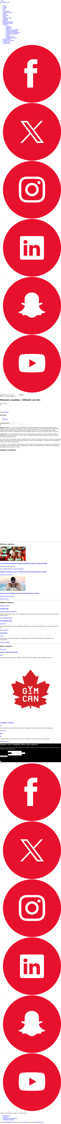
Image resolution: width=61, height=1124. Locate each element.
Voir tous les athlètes (5, 642)
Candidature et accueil (11, 37)
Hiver (1, 655)
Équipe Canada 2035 (8, 21)
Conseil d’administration (11, 31)
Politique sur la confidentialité (10, 1118)
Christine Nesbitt (4, 608)
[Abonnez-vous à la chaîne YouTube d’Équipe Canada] (32, 392)
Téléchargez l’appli (7, 12)
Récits (4, 5)
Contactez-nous (6, 43)
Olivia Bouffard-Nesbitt (6, 620)
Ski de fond (2, 623)
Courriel (4, 754)
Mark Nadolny (5, 412)
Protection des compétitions (12, 29)
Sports (4, 8)
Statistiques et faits (7, 17)
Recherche (2, 394)
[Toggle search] (0, 3)
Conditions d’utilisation (8, 1119)
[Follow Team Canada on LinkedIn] (32, 276)
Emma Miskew (4, 633)
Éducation (5, 20)
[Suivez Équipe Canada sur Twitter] (32, 160)
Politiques (8, 28)
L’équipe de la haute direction (13, 32)
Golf (1, 733)
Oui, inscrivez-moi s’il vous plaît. (9, 761)
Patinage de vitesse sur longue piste (8, 611)
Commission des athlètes (11, 33)
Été (1, 725)
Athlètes (5, 7)
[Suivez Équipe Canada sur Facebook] (32, 102)
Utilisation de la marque (8, 40)
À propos (5, 24)
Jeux (4, 9)
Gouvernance (9, 27)
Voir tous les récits (4, 598)
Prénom (4, 751)
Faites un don (6, 11)
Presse (4, 16)
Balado (4, 13)
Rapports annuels (10, 36)
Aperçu (7, 25)
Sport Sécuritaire (7, 39)
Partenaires (5, 15)
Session (8, 35)
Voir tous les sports (4, 741)
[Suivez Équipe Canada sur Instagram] (32, 218)
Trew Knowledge (25, 1122)
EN (2, 0)
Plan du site (5, 1117)
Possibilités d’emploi (8, 23)
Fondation (5, 19)
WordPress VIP (40, 1122)
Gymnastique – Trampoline (7, 722)
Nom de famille (5, 753)
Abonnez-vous (6, 41)
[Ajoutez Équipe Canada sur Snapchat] (32, 334)
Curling (2, 635)
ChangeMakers (9, 1122)
